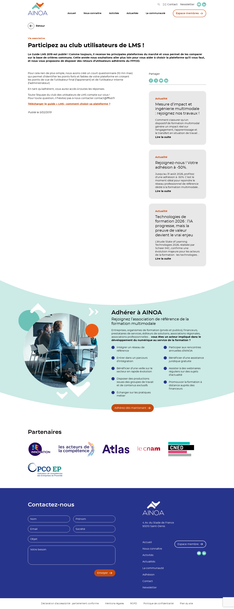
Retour (40, 26)
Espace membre (188, 544)
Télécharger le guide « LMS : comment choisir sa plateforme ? (69, 104)
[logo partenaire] (76, 449)
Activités (114, 13)
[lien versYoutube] (199, 4)
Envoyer (102, 573)
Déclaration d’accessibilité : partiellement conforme (70, 603)
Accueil (71, 13)
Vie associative (36, 38)
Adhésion (148, 574)
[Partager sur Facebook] (151, 81)
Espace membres (187, 13)
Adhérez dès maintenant (130, 408)
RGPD (133, 603)
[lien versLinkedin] (204, 4)
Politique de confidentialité (158, 603)
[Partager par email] (161, 81)
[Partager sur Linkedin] (166, 81)
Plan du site (186, 603)
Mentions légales (114, 603)
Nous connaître (92, 13)
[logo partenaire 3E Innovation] (39, 449)
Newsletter (187, 4)
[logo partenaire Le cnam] (149, 449)
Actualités (132, 13)
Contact (172, 4)
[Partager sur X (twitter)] (156, 81)
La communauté (155, 13)
